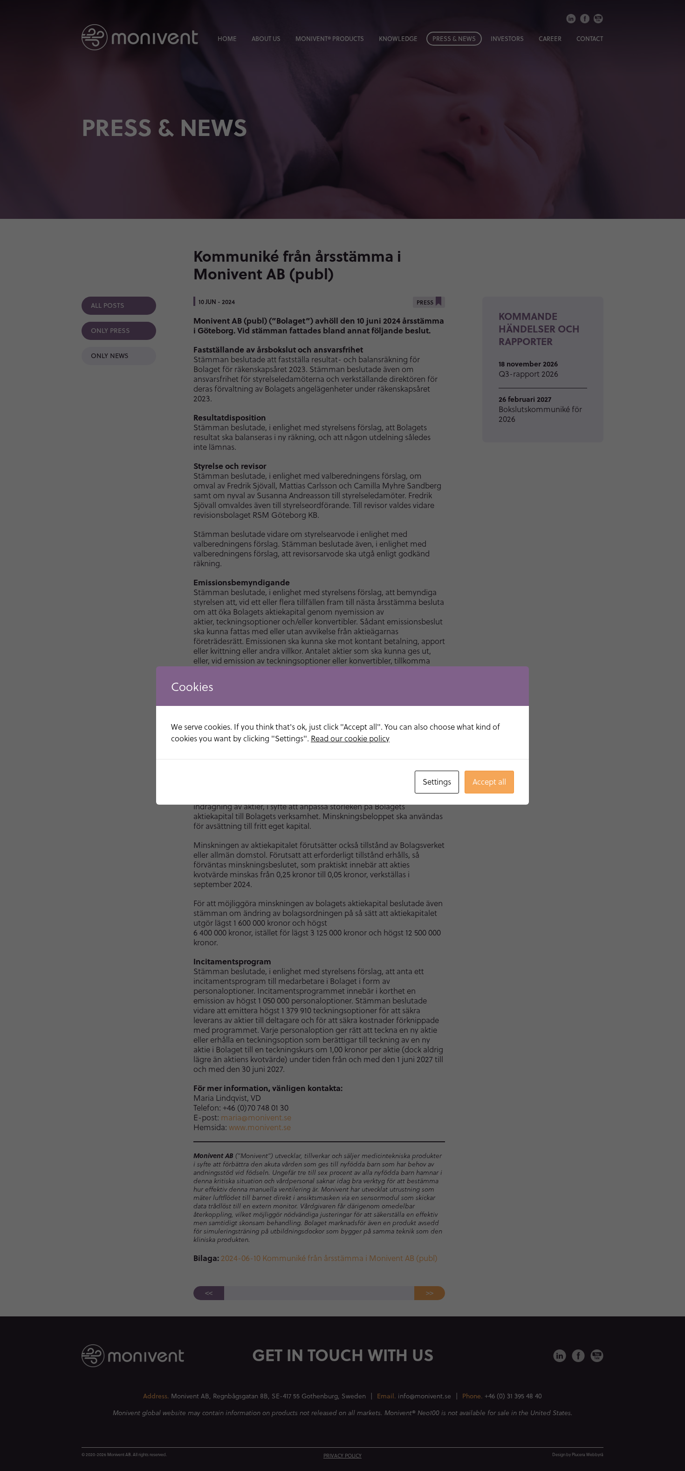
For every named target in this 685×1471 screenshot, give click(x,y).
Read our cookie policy (350, 738)
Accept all (489, 781)
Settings (437, 781)
